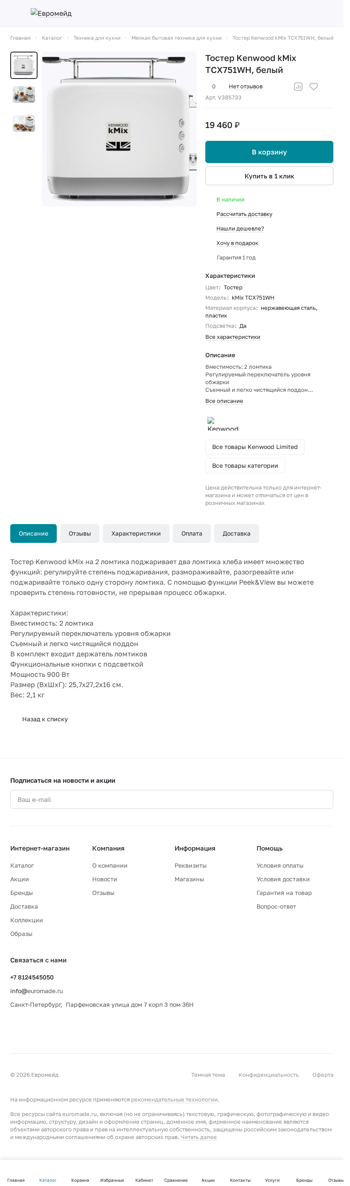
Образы (21, 933)
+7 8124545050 (32, 977)
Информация (195, 848)
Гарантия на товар (284, 892)
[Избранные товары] (307, 13)
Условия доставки (283, 879)
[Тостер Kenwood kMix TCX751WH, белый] (119, 129)
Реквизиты (191, 865)
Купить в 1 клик (270, 176)
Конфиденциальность (269, 1074)
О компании (110, 865)
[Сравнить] (298, 86)
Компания (108, 848)
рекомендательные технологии (174, 1099)
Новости (104, 879)
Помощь (270, 848)
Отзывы (80, 533)
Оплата (191, 533)
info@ (18, 990)
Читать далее (199, 1137)
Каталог (22, 865)
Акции (19, 879)
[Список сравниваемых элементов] (284, 13)
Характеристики (136, 533)
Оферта (322, 1074)
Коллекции (26, 920)
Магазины (189, 879)
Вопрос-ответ (276, 906)
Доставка (237, 533)
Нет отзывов (245, 86)
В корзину (269, 152)
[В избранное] (313, 86)
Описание (33, 533)
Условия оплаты (280, 865)
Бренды (21, 892)
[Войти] (262, 13)
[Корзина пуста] (329, 13)
